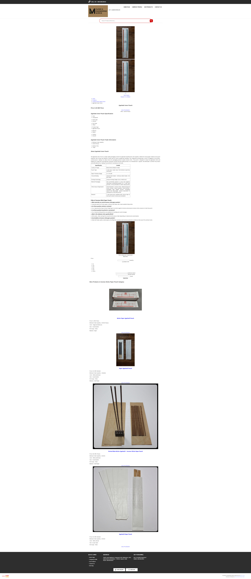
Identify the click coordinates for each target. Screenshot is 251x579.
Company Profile (137, 7)
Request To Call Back (125, 97)
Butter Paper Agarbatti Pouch (125, 318)
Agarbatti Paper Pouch (125, 534)
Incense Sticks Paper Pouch (98, 101)
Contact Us (158, 7)
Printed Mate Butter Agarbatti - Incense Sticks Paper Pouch (125, 451)
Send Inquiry (126, 95)
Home (93, 98)
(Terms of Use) (242, 575)
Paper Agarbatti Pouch (125, 368)
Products (94, 100)
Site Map (91, 565)
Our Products (148, 7)
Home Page (127, 7)
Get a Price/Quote (125, 110)
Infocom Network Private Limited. (240, 576)
